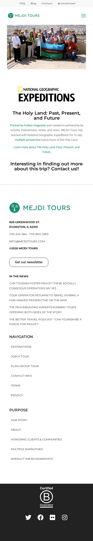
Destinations (21, 346)
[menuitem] (22, 3)
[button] (28, 262)
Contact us (63, 168)
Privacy (17, 395)
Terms (15, 385)
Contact (47, 3)
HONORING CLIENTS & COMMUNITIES (36, 439)
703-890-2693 (39, 234)
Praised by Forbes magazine (28, 125)
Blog (33, 3)
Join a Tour (20, 356)
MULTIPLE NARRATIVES (27, 449)
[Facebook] (40, 517)
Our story (19, 420)
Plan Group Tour (25, 366)
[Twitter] (28, 517)
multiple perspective (28, 139)
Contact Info (21, 375)
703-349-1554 (18, 234)
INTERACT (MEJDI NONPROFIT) (32, 458)
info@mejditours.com (27, 241)
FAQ (22, 3)
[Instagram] (64, 517)
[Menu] (83, 15)
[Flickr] (52, 517)
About (16, 429)
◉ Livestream (67, 3)
